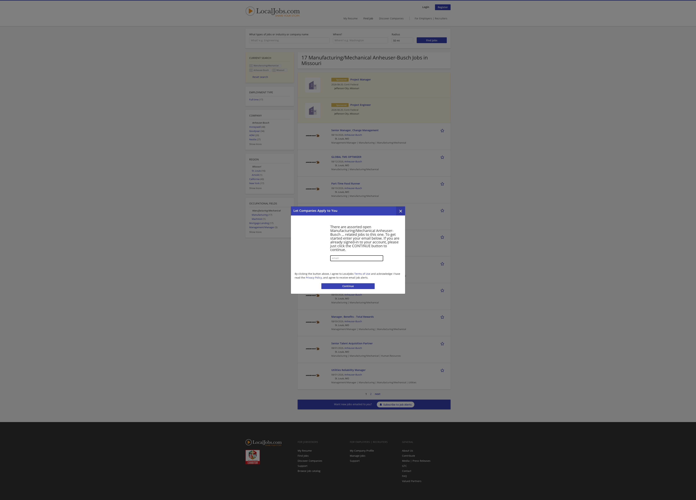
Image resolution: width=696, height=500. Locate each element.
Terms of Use (362, 273)
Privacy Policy (314, 277)
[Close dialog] (400, 210)
